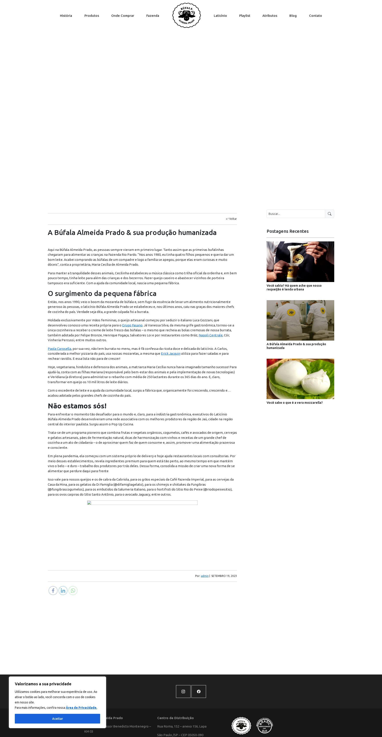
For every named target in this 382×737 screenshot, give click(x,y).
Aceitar (57, 718)
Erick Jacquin (170, 353)
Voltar (233, 218)
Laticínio (220, 15)
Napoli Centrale (211, 335)
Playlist (244, 15)
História (66, 15)
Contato (315, 15)
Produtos (91, 15)
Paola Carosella (59, 349)
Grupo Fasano (132, 325)
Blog (293, 15)
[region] (57, 702)
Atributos (269, 15)
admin (205, 575)
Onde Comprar (122, 15)
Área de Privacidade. (81, 707)
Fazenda (152, 15)
